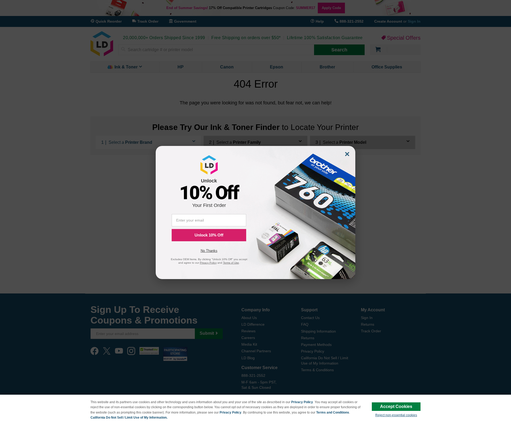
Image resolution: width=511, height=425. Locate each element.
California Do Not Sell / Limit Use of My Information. (128, 417)
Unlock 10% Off (209, 235)
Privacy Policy (302, 402)
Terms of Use (231, 262)
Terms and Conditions (332, 412)
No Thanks (209, 251)
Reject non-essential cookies (396, 415)
